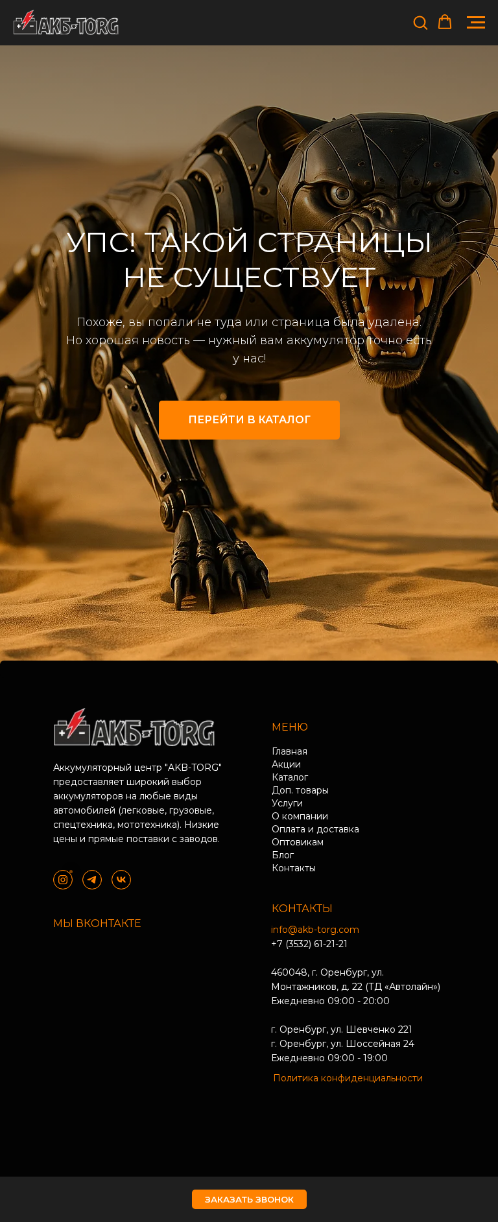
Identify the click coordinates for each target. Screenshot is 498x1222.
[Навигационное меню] (476, 22)
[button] (420, 22)
